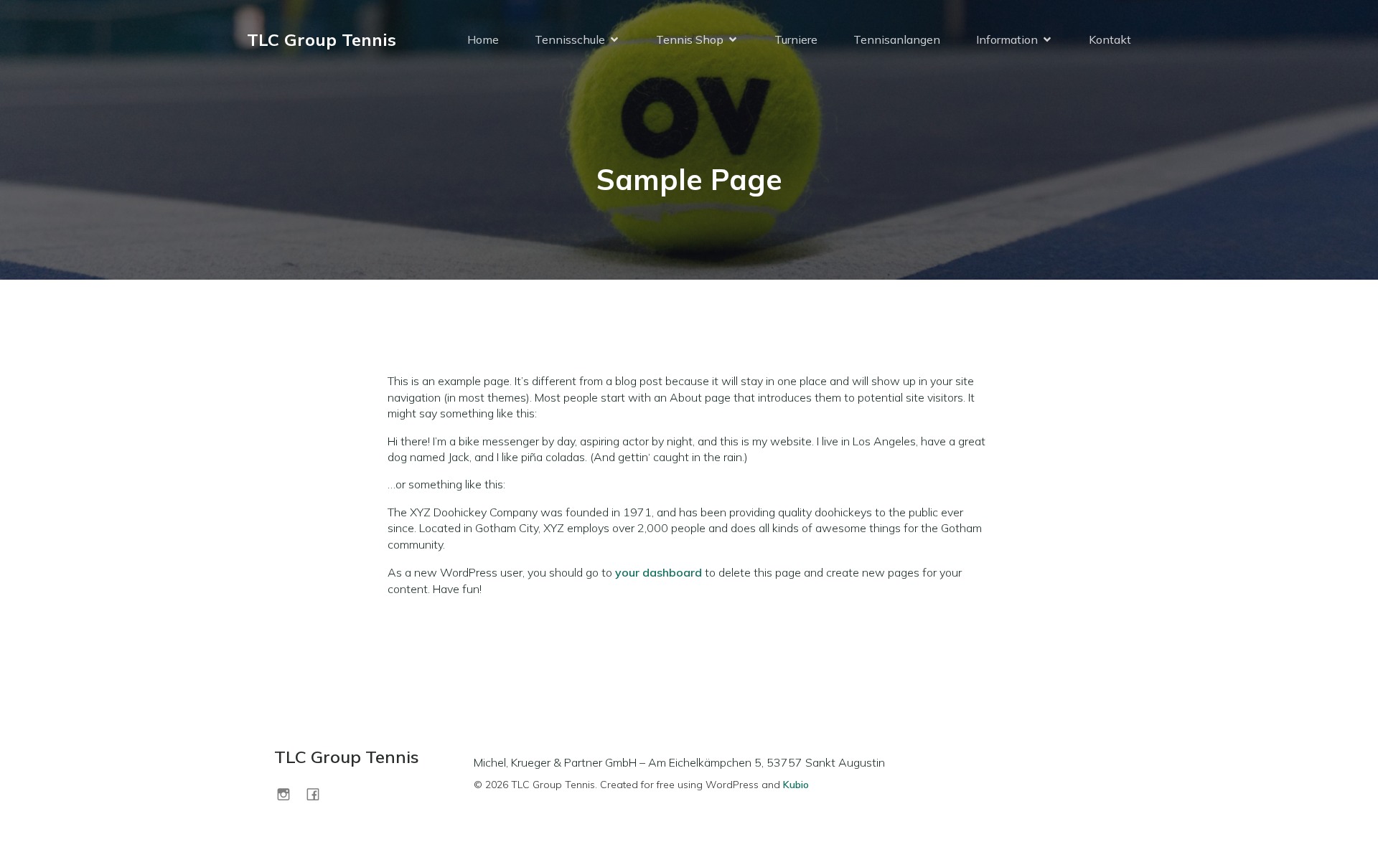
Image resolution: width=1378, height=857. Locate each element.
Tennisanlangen (896, 39)
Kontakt (1110, 39)
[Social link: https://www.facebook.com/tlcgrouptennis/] (318, 793)
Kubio (796, 784)
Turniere (795, 39)
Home (483, 39)
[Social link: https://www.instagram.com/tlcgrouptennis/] (289, 793)
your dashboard (658, 572)
